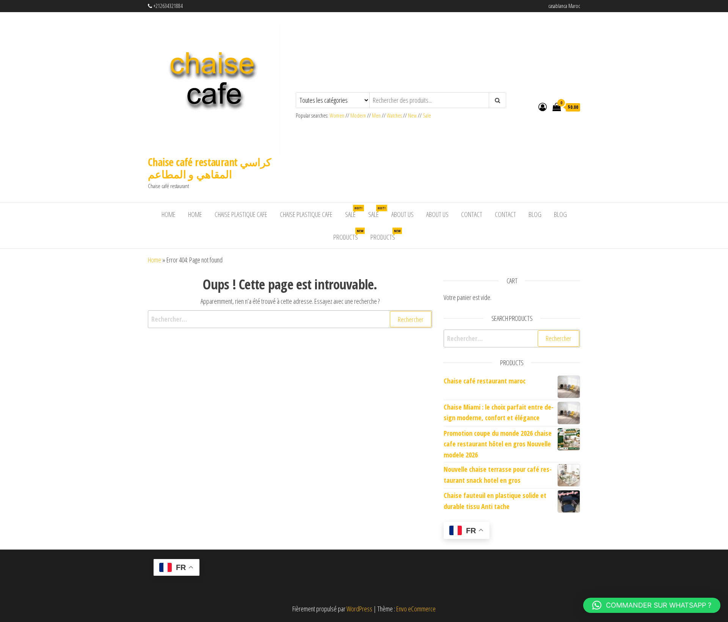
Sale (427, 115)
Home (169, 214)
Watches (394, 115)
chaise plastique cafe (241, 214)
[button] (651, 605)
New (412, 115)
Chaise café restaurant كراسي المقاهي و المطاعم (209, 168)
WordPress (359, 608)
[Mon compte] (542, 106)
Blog (535, 214)
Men (376, 115)
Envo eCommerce (416, 608)
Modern (358, 115)
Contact (471, 214)
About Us (402, 214)
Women (337, 115)
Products (348, 235)
